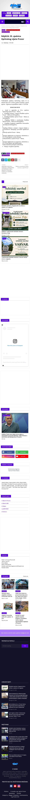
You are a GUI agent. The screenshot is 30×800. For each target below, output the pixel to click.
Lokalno (9, 13)
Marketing (12, 793)
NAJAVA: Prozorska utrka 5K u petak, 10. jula (7, 617)
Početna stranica (5, 26)
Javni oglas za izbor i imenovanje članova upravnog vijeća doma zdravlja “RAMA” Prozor (17, 714)
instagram (9, 456)
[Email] (15, 160)
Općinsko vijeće (16, 13)
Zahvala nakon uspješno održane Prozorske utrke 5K (7, 595)
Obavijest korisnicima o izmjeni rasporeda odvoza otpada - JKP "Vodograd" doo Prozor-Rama (16, 748)
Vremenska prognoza (13, 469)
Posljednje (21, 15)
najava (3, 30)
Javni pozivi (8, 15)
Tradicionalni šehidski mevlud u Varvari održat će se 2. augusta (14, 258)
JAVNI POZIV (5, 509)
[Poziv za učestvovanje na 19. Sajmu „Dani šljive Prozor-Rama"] (5, 757)
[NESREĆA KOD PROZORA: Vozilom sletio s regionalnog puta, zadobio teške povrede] (5, 730)
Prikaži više (25, 181)
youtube (23, 456)
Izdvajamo (24, 13)
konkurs (5, 511)
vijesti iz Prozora (15, 26)
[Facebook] (2, 160)
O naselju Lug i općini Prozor (18, 791)
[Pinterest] (12, 160)
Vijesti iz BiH (5, 503)
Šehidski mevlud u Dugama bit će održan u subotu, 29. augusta (13, 206)
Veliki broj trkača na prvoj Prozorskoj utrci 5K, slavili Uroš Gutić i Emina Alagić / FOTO (21, 596)
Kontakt (19, 793)
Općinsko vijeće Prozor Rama (13, 30)
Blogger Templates (14, 795)
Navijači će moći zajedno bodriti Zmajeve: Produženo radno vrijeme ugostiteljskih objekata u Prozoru (21, 619)
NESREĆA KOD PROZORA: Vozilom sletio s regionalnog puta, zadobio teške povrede (17, 730)
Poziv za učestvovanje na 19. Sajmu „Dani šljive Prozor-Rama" (17, 755)
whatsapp (23, 452)
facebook (9, 452)
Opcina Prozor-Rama (13, 470)
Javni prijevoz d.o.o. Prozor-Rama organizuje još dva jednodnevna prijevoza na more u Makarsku (17, 705)
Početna (6, 791)
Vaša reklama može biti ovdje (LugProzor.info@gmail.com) (15, 633)
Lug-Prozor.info (15, 797)
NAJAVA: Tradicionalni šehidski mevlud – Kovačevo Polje (13, 232)
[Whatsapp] (9, 160)
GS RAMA (15, 15)
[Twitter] (6, 160)
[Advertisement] (15, 61)
